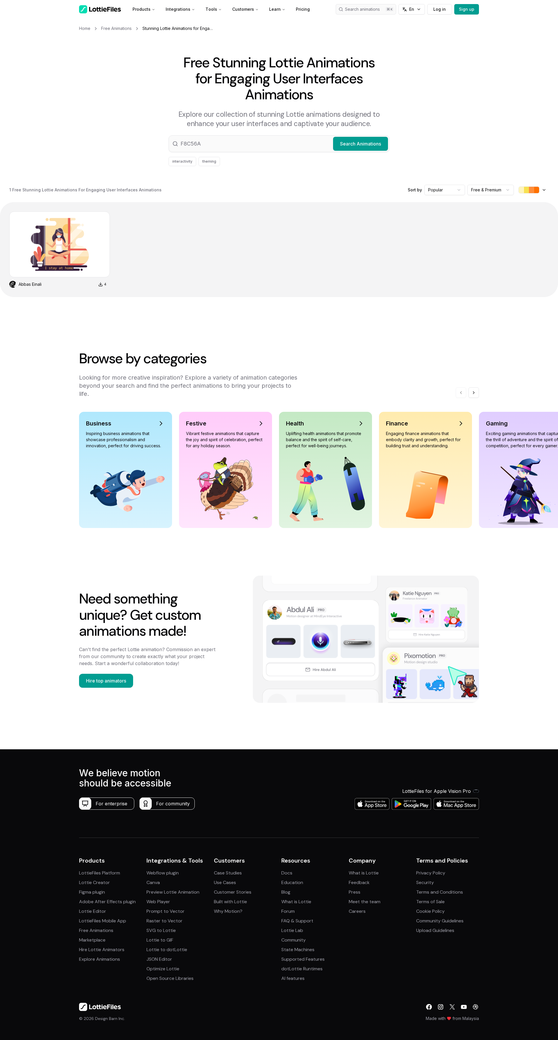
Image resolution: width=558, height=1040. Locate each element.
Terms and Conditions (439, 892)
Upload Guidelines (435, 930)
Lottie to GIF (159, 940)
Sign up (466, 9)
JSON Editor (159, 959)
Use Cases (225, 882)
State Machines (297, 949)
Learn (275, 9)
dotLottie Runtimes (302, 969)
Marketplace (92, 940)
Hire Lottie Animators (101, 949)
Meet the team (364, 902)
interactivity (182, 161)
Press (354, 892)
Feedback (359, 882)
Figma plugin (92, 892)
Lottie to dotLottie (166, 949)
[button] (279, 143)
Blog (285, 892)
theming (209, 161)
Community (293, 940)
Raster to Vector (164, 921)
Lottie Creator (94, 882)
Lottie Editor (92, 911)
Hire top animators (106, 681)
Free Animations (96, 930)
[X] (452, 1006)
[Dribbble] (475, 1006)
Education (292, 882)
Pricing (303, 9)
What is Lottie (296, 902)
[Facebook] (428, 1006)
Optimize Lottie (162, 969)
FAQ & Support (297, 921)
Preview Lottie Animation (172, 892)
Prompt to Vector (165, 911)
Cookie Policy (430, 911)
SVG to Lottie (161, 930)
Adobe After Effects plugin (107, 902)
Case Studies (228, 873)
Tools (211, 9)
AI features (293, 978)
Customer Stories (232, 892)
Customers (243, 9)
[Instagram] (440, 1006)
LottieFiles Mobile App (102, 921)
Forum (288, 911)
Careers (357, 911)
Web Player (158, 902)
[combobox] (444, 190)
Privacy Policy (430, 873)
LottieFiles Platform (99, 873)
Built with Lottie (230, 902)
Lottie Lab (292, 930)
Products (142, 9)
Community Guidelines (440, 921)
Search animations (362, 9)
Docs (286, 873)
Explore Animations (99, 959)
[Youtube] (463, 1006)
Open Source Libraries (170, 978)
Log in (439, 9)
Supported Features (303, 959)
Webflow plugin (162, 873)
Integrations (178, 9)
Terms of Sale (430, 902)
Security (425, 882)
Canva (153, 882)
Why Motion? (228, 911)
